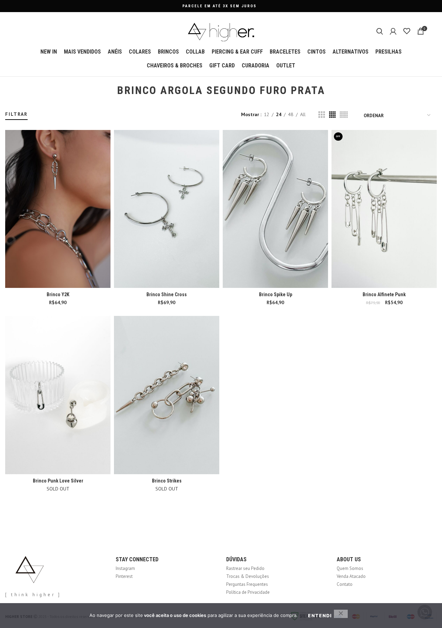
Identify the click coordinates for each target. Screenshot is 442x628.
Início (9, 108)
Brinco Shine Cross (166, 294)
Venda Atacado (351, 576)
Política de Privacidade (248, 592)
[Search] (379, 31)
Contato (345, 584)
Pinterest (124, 576)
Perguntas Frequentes (247, 584)
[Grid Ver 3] (321, 114)
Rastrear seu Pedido (245, 568)
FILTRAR (16, 114)
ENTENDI (320, 615)
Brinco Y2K (58, 294)
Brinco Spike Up (275, 294)
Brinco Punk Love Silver (58, 481)
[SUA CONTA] (393, 31)
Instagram (125, 568)
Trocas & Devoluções (247, 576)
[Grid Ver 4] (332, 114)
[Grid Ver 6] (344, 114)
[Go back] (108, 90)
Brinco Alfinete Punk (384, 294)
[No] (341, 614)
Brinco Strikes (167, 481)
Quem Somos (350, 568)
